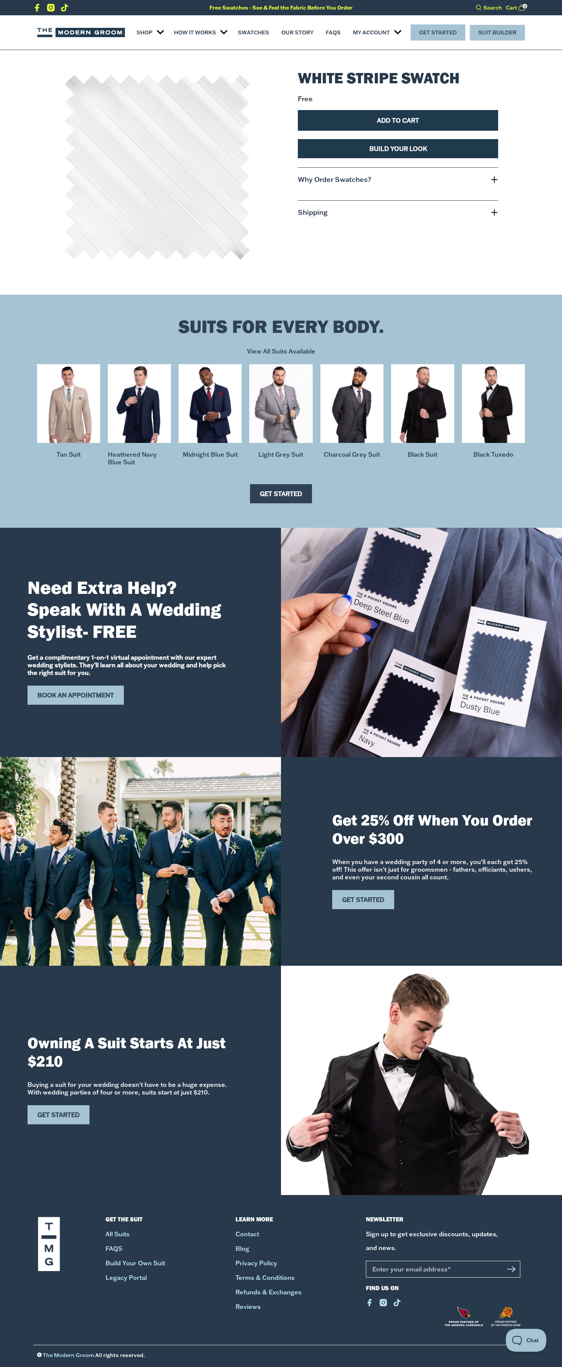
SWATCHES (253, 32)
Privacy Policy (256, 1263)
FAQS (333, 32)
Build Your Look (398, 148)
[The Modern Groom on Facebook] (37, 9)
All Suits (118, 1234)
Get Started (438, 32)
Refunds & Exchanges (269, 1292)
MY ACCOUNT (371, 32)
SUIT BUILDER (497, 32)
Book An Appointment (75, 695)
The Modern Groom (68, 1355)
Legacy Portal (126, 1277)
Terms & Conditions (265, 1277)
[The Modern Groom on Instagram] (51, 9)
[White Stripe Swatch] (157, 167)
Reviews (248, 1306)
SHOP (144, 32)
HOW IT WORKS (195, 32)
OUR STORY (297, 32)
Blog (242, 1248)
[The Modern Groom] (81, 32)
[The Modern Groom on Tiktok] (64, 9)
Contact (247, 1234)
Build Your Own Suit (135, 1263)
